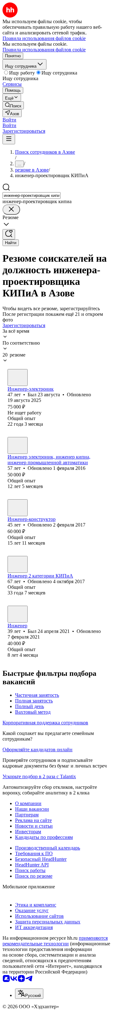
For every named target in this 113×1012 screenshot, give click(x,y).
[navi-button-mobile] (9, 139)
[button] (9, 119)
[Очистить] (11, 209)
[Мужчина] (18, 377)
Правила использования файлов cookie (44, 49)
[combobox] (32, 195)
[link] (13, 105)
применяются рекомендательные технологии (55, 940)
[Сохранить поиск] (9, 234)
